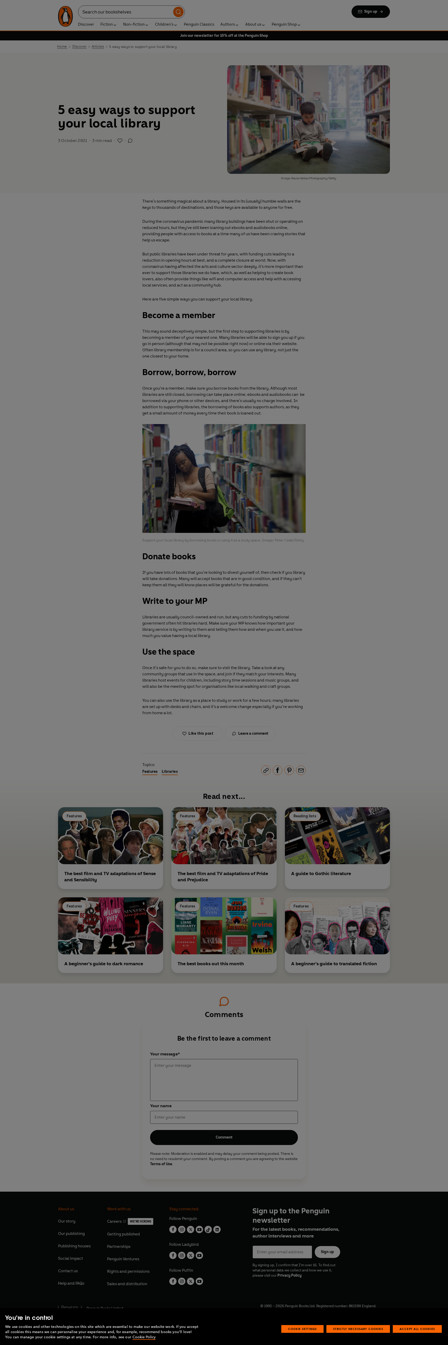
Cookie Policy (144, 1337)
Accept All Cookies (417, 1329)
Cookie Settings (302, 1329)
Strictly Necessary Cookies (358, 1329)
